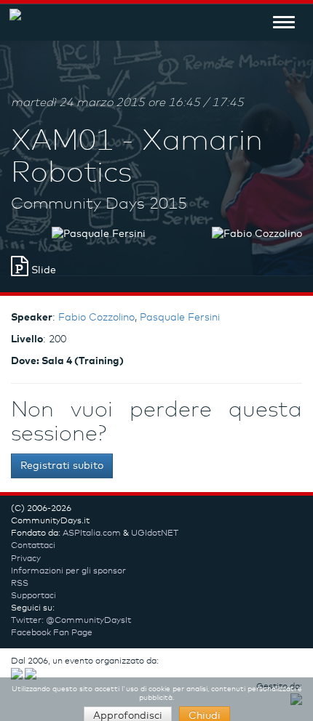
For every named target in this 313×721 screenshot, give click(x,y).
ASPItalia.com (92, 533)
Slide (42, 270)
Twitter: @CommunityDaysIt (71, 620)
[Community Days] (10, 22)
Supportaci (33, 596)
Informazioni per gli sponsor (68, 571)
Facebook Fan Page (51, 633)
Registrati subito (61, 466)
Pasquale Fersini (180, 318)
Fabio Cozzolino (96, 318)
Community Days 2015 (99, 204)
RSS (19, 583)
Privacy (26, 559)
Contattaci (33, 545)
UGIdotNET (154, 533)
